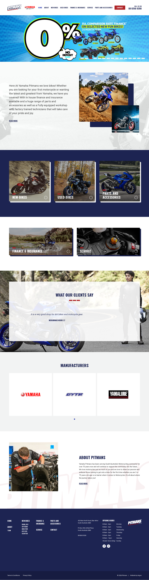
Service (90, 7)
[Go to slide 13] (134, 58)
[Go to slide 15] (143, 58)
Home (40, 7)
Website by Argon (136, 575)
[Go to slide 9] (117, 58)
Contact (120, 7)
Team (9, 530)
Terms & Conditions (13, 575)
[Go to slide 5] (99, 58)
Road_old (25, 524)
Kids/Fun (25, 529)
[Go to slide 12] (130, 58)
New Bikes (54, 7)
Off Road (25, 527)
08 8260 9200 (135, 8)
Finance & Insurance (77, 7)
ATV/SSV (24, 531)
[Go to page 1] (74, 419)
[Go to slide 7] (108, 58)
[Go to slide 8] (112, 58)
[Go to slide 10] (121, 58)
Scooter (25, 533)
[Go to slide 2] (86, 58)
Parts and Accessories (103, 7)
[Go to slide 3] (90, 58)
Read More (13, 121)
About (46, 7)
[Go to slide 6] (103, 58)
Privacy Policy (27, 575)
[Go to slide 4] (95, 58)
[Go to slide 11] (125, 58)
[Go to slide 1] (82, 58)
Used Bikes (64, 7)
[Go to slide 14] (138, 58)
